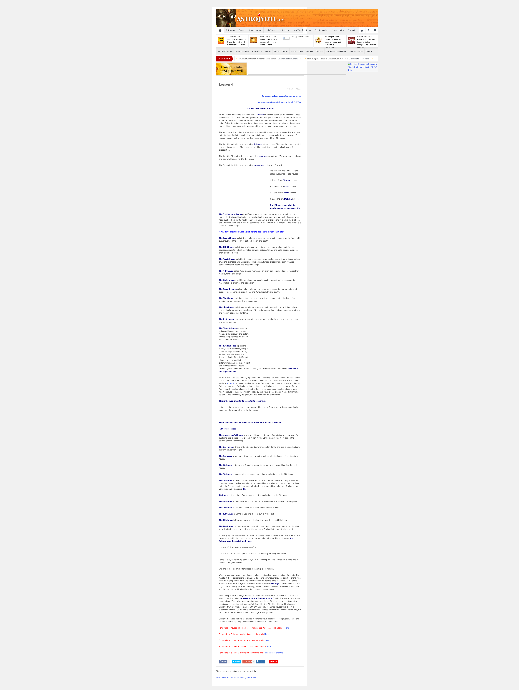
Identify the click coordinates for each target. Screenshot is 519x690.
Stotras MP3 (338, 30)
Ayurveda (309, 51)
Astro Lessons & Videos (336, 51)
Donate (369, 51)
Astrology (230, 30)
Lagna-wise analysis (274, 653)
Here (287, 628)
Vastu (293, 51)
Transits (319, 51)
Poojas (242, 30)
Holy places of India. (300, 36)
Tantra (277, 51)
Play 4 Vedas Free (356, 51)
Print (291, 89)
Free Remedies (321, 30)
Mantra (268, 51)
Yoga (301, 51)
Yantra (285, 51)
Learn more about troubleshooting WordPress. (236, 677)
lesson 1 (230, 383)
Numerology (257, 51)
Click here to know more (288, 59)
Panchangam (255, 30)
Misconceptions (242, 51)
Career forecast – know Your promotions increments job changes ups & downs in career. (366, 41)
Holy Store (270, 30)
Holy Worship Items (302, 30)
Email (299, 89)
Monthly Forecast (225, 51)
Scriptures (284, 30)
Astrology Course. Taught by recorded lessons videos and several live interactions (333, 41)
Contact (351, 30)
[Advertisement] (297, 68)
